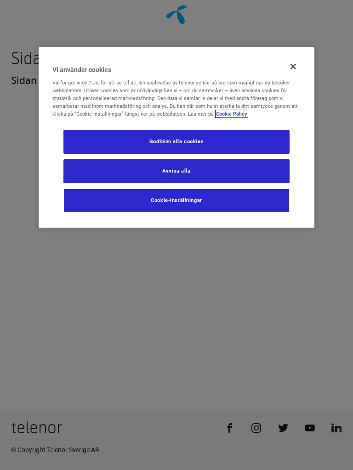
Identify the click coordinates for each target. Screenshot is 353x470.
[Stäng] (293, 66)
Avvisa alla (176, 171)
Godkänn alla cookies (176, 141)
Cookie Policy (231, 114)
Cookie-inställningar (176, 200)
